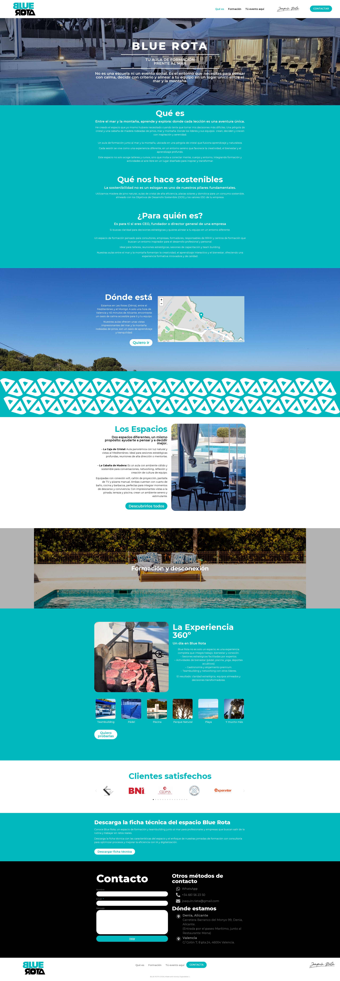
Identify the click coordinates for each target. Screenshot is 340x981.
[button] (161, 300)
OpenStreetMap (238, 341)
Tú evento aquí (254, 9)
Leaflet (227, 341)
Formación (234, 9)
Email (99, 899)
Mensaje (100, 908)
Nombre (100, 890)
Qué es (219, 9)
